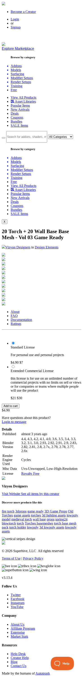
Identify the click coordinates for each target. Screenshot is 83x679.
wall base (39, 519)
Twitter (16, 595)
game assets (22, 515)
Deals (15, 113)
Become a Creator (23, 12)
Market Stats (19, 636)
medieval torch (21, 519)
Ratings (16, 324)
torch (20, 523)
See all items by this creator (40, 494)
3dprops (21, 511)
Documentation (21, 320)
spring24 (61, 519)
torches (36, 515)
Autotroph (42, 673)
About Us (17, 624)
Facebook (17, 599)
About (15, 312)
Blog (14, 662)
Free (14, 90)
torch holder (17, 527)
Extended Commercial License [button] (32, 371)
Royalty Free (30, 473)
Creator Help (20, 658)
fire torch (8, 511)
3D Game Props (55, 511)
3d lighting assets (54, 515)
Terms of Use (11, 558)
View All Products (23, 97)
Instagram (17, 603)
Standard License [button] (23, 347)
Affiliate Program (23, 628)
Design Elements (46, 247)
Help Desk (18, 654)
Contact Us (18, 666)
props (50, 519)
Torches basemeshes (39, 523)
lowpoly (33, 527)
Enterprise (18, 632)
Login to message (14, 422)
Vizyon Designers (17, 247)
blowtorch (9, 523)
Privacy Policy (33, 558)
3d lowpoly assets (51, 527)
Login (15, 19)
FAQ (14, 316)
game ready (35, 511)
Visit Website (11, 494)
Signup (16, 27)
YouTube (17, 607)
